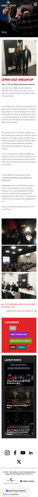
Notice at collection (10, 494)
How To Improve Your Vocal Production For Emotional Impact (18, 432)
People (22, 347)
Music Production (19, 334)
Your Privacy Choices (17, 491)
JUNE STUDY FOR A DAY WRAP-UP (19, 311)
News (13, 347)
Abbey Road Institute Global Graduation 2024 (18, 382)
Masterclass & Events (21, 341)
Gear (13, 328)
